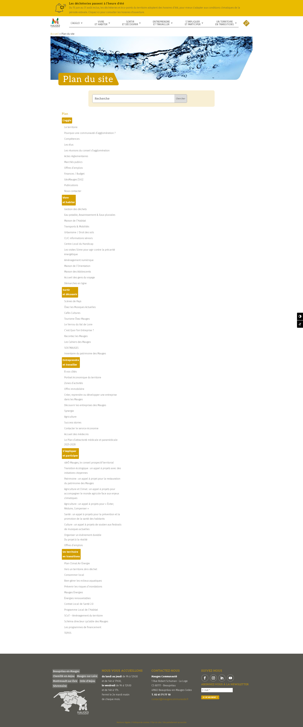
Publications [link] (71, 185)
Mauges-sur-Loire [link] (87, 676)
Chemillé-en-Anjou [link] (63, 676)
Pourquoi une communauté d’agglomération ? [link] (90, 133)
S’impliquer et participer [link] (192, 23)
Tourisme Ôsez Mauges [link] (77, 318)
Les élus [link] (68, 144)
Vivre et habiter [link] (101, 23)
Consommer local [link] (74, 574)
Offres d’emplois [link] (73, 167)
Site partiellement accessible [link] (174, 722)
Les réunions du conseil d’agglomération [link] (87, 150)
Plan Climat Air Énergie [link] (77, 563)
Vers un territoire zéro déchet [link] (80, 569)
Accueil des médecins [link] (76, 434)
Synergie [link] (69, 410)
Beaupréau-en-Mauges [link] (66, 671)
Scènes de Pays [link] (72, 301)
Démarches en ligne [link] (75, 283)
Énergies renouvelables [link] (77, 598)
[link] (151, 8)
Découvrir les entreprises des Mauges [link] (85, 405)
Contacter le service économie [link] (81, 428)
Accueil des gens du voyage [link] (79, 277)
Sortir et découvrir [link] (130, 23)
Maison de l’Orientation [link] (77, 265)
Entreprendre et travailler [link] (161, 23)
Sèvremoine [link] (60, 685)
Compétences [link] (72, 138)
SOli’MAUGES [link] (71, 347)
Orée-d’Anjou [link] (87, 681)
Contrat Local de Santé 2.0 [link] (78, 603)
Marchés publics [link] (73, 162)
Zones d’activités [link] (73, 383)
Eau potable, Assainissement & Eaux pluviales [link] (89, 214)
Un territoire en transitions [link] (224, 23)
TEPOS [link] (67, 632)
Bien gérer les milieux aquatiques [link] (83, 580)
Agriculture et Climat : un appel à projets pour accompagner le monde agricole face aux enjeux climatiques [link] (91, 494)
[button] (204, 678)
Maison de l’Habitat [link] (75, 220)
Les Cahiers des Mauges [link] (77, 341)
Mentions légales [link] (124, 722)
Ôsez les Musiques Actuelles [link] (80, 307)
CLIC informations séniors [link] (78, 238)
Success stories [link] (72, 422)
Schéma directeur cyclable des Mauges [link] (86, 621)
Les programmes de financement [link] (82, 627)
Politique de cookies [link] (140, 722)
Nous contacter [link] (72, 191)
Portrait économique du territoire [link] (82, 377)
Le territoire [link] (70, 127)
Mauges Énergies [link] (73, 592)
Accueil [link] (54, 33)
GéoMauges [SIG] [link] (73, 179)
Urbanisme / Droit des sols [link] (79, 232)
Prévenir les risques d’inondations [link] (83, 586)
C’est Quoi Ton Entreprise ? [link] (79, 330)
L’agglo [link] (75, 23)
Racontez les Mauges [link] (76, 336)
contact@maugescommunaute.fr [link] (170, 699)
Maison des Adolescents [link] (77, 271)
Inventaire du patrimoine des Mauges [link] (85, 353)
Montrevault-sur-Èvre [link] (65, 681)
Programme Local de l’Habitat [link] (81, 609)
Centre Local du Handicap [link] (78, 243)
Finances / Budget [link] (74, 173)
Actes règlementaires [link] (76, 156)
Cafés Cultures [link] (72, 312)
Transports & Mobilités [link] (76, 226)
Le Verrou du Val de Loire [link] (78, 324)
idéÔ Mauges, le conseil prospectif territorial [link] (89, 462)
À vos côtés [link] (70, 371)
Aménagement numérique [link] (79, 260)
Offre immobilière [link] (74, 388)
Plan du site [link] (156, 722)
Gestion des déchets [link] (75, 209)
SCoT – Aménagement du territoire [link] (83, 615)
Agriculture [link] (70, 416)
